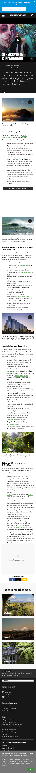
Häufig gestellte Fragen (9, 720)
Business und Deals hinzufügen (12, 724)
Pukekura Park (15, 477)
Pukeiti (9, 485)
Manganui (30, 172)
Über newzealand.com (9, 722)
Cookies (4, 734)
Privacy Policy (26, 761)
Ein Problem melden (8, 711)
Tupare (9, 494)
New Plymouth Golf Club (17, 527)
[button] (3, 15)
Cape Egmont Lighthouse (24, 285)
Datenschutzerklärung (9, 732)
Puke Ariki (16, 360)
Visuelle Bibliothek (8, 748)
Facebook (7, 694)
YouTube (7, 697)
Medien (4, 745)
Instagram (7, 692)
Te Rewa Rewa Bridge (21, 375)
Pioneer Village (12, 419)
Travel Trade (6, 750)
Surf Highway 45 (22, 265)
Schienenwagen (15, 424)
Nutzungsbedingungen (9, 729)
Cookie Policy (5, 763)
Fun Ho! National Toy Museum (18, 410)
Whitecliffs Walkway (22, 296)
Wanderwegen (16, 159)
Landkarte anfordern (8, 706)
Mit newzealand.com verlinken (12, 727)
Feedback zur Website (9, 708)
